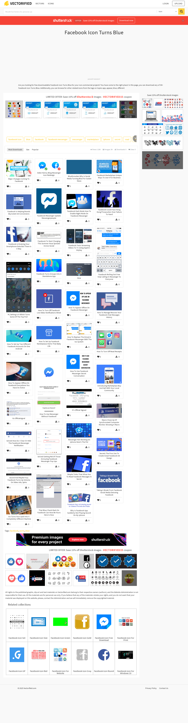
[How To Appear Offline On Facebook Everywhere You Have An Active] (18, 371)
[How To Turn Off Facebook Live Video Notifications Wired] (49, 298)
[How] (79, 269)
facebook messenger (58, 139)
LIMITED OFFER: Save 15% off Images (73, 96)
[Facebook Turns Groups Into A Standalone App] (49, 265)
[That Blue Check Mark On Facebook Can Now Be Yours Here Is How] (49, 491)
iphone (106, 139)
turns (22, 530)
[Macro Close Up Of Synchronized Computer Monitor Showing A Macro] (109, 411)
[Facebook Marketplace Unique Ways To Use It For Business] (109, 166)
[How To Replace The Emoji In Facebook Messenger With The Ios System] (79, 329)
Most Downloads (15, 149)
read (127, 139)
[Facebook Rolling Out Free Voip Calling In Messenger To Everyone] (109, 250)
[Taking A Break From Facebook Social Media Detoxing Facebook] (109, 479)
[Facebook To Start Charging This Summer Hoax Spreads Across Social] (49, 235)
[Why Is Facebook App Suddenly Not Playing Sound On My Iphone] (79, 500)
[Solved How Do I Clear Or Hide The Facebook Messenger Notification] (18, 435)
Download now (126, 20)
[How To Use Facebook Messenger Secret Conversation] (79, 362)
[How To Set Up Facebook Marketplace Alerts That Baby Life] (49, 332)
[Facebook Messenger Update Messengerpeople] (49, 200)
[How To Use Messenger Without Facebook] (49, 385)
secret (117, 139)
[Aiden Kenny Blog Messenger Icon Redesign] (49, 165)
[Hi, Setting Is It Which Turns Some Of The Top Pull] (18, 287)
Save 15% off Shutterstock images (162, 95)
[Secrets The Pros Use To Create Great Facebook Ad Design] (109, 444)
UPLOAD (178, 3)
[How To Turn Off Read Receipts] (109, 339)
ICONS (51, 3)
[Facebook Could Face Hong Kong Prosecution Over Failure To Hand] (109, 199)
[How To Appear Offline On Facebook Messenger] (79, 298)
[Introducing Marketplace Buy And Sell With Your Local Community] (109, 374)
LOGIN (166, 3)
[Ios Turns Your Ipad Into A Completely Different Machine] (18, 504)
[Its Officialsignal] (18, 408)
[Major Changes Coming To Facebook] (18, 168)
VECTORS (40, 3)
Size (27, 149)
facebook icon (14, 139)
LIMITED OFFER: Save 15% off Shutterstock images (75, 550)
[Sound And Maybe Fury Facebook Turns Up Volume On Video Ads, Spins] (18, 467)
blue (28, 139)
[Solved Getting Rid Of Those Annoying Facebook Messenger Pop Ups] (49, 441)
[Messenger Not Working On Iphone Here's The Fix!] (79, 430)
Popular (35, 149)
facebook (39, 139)
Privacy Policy (151, 688)
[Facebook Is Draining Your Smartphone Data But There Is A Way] (18, 234)
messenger (77, 139)
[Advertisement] (94, 58)
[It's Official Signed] (79, 398)
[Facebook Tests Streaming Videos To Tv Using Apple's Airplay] (79, 236)
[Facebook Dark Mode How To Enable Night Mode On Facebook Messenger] (79, 201)
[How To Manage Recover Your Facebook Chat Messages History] (109, 301)
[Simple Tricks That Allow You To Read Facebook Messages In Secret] (79, 463)
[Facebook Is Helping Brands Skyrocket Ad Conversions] (18, 201)
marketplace (93, 139)
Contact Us (163, 688)
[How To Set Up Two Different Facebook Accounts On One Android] (18, 336)
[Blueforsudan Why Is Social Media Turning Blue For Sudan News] (79, 167)
